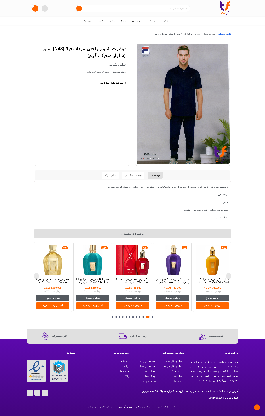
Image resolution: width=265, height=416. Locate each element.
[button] (212, 305)
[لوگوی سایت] (225, 8)
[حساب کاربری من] (45, 8)
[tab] (155, 175)
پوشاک (221, 34)
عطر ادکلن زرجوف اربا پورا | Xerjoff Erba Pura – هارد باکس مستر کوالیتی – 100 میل (92, 282)
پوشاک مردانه (94, 72)
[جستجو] (79, 8)
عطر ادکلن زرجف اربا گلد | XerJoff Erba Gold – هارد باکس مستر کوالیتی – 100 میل (212, 282)
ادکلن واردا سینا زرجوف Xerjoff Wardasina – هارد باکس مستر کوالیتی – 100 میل (132, 282)
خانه (229, 34)
